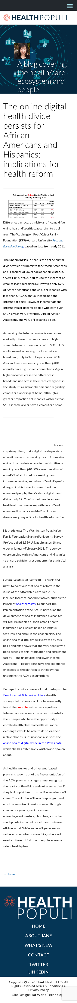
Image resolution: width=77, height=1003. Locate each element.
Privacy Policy (38, 990)
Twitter (38, 964)
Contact (38, 954)
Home (38, 925)
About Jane (38, 935)
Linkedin (38, 971)
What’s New (38, 945)
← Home (9, 874)
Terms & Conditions (49, 986)
